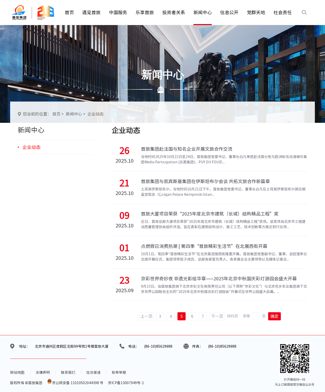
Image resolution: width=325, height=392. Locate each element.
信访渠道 (93, 372)
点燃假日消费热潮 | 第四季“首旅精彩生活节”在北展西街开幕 (204, 246)
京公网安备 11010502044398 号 (77, 383)
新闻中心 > (75, 114)
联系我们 (68, 372)
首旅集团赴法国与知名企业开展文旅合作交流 (186, 149)
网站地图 (17, 372)
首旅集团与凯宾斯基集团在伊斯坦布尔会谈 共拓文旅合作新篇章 (205, 181)
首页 (56, 114)
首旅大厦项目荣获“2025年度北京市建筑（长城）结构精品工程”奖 (210, 213)
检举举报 (119, 372)
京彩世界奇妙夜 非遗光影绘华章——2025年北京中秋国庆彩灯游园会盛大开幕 (219, 278)
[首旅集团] (25, 12)
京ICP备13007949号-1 (126, 383)
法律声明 (43, 372)
